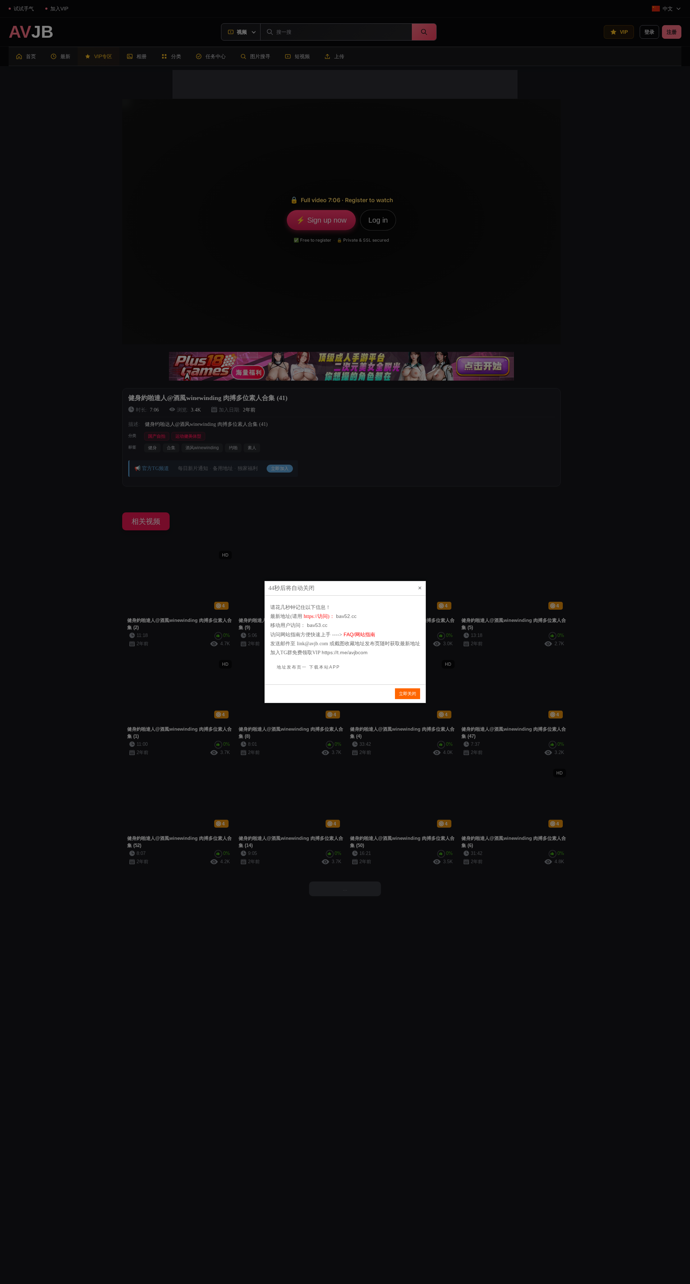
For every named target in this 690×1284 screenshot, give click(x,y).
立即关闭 (407, 693)
